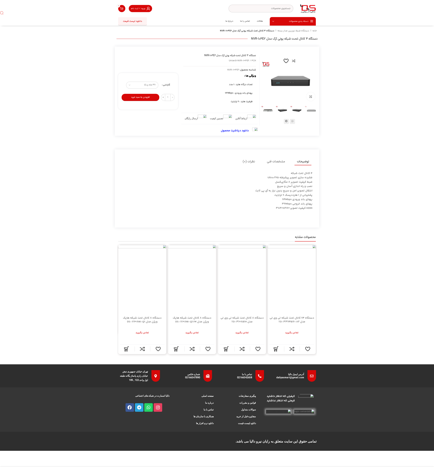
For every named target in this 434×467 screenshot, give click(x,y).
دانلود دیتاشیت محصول (235, 131)
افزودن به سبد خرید (140, 97)
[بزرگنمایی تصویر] (310, 96)
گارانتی (166, 85)
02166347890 (192, 377)
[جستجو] (1, 13)
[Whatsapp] (148, 407)
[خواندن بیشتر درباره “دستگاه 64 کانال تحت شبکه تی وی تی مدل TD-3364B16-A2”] (275, 349)
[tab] (302, 161)
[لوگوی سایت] (308, 8)
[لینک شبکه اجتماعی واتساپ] (292, 121)
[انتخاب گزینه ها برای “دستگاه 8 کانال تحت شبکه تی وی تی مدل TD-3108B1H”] (226, 349)
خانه (314, 31)
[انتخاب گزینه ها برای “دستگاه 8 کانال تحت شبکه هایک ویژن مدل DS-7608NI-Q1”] (126, 349)
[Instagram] (158, 407)
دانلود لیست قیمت (132, 21)
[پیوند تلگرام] (286, 121)
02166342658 (244, 377)
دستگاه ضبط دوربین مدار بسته (293, 31)
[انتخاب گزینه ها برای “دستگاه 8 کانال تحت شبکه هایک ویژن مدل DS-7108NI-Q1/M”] (176, 349)
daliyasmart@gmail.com (290, 377)
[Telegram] (139, 407)
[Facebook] (130, 407)
